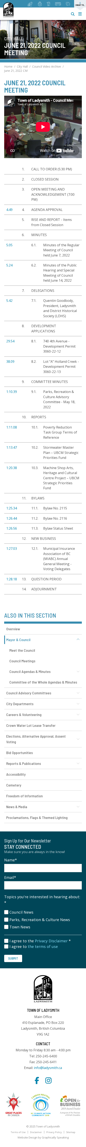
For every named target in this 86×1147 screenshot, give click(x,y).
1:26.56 (11, 528)
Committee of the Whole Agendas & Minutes (43, 682)
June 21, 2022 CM (16, 71)
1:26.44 (11, 518)
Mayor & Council (18, 639)
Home (8, 66)
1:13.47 (11, 447)
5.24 (9, 265)
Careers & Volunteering (24, 714)
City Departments (19, 703)
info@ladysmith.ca (48, 1067)
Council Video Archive (46, 66)
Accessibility (16, 774)
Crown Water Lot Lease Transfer (31, 725)
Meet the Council (22, 650)
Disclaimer (36, 1132)
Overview (13, 629)
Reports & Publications (23, 763)
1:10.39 (11, 391)
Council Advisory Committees (28, 693)
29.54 (10, 341)
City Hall (22, 66)
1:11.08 (11, 427)
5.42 (9, 300)
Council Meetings (22, 661)
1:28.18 (11, 579)
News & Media (16, 806)
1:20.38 (11, 468)
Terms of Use (18, 1132)
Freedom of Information (24, 796)
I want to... (80, 5)
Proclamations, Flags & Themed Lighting (37, 817)
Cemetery (13, 785)
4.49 (9, 209)
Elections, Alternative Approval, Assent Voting (36, 739)
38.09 (10, 361)
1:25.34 (11, 508)
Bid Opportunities (19, 752)
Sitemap (70, 1132)
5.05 (9, 245)
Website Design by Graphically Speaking (43, 1137)
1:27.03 (11, 548)
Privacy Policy (54, 1132)
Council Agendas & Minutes (30, 671)
